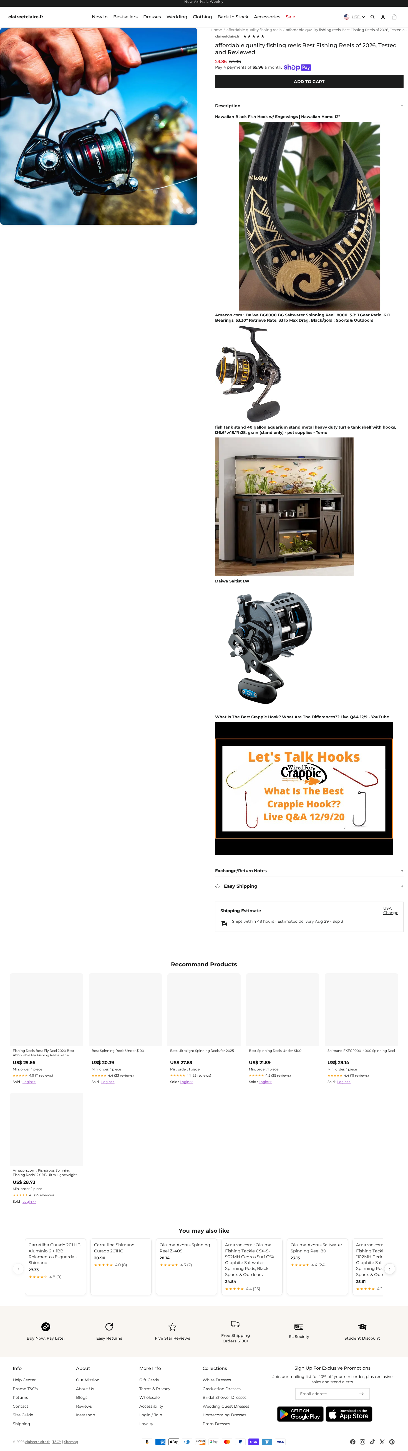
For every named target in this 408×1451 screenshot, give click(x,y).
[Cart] (394, 16)
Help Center (24, 1379)
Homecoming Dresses (224, 1415)
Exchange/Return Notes (241, 870)
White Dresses (217, 1379)
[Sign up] (361, 1394)
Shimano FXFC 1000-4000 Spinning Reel (361, 1051)
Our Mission (87, 1379)
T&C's (56, 1442)
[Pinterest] (392, 1442)
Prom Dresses (216, 1423)
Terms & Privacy (154, 1388)
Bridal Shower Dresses (224, 1397)
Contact (20, 1406)
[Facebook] (352, 1442)
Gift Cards (149, 1379)
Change (390, 913)
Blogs (81, 1397)
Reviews (84, 1406)
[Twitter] (382, 1442)
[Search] (372, 16)
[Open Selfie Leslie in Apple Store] (349, 1414)
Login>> (29, 1082)
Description (227, 105)
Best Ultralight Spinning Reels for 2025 (202, 1051)
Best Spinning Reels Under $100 (118, 1051)
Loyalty (146, 1423)
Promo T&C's (25, 1388)
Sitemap (71, 1442)
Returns (20, 1397)
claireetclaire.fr (227, 36)
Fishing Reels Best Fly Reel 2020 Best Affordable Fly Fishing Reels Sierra (43, 1053)
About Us (85, 1388)
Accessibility (151, 1406)
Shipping (21, 1423)
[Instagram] (362, 1442)
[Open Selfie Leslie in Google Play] (300, 1414)
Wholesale (149, 1397)
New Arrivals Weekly (204, 2)
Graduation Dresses (222, 1388)
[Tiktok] (372, 1442)
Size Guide (23, 1415)
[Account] (383, 16)
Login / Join (150, 1415)
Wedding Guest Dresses (226, 1406)
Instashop (85, 1415)
